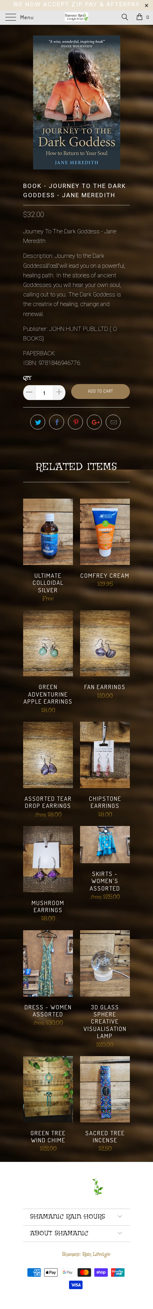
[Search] (124, 17)
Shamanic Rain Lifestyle (86, 1254)
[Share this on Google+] (94, 422)
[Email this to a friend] (113, 422)
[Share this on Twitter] (37, 422)
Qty (27, 378)
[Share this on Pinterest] (75, 422)
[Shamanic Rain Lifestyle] (76, 18)
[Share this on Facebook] (56, 422)
